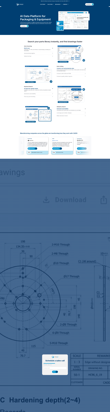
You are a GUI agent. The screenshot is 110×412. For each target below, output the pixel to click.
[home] (20, 4)
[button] (43, 4)
